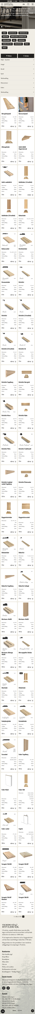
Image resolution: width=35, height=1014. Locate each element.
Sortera (27, 56)
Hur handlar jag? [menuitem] (7, 954)
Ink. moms (10, 1)
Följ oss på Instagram (8, 980)
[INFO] (13, 126)
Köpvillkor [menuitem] (5, 957)
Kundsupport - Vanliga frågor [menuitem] (11, 972)
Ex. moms (15, 1)
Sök (24, 4)
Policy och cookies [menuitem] (8, 967)
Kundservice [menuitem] (6, 951)
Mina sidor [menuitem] (5, 962)
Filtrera (10, 56)
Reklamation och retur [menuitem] (9, 969)
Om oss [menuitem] (4, 964)
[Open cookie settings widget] (3, 1011)
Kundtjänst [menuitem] (5, 959)
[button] (2, 4)
